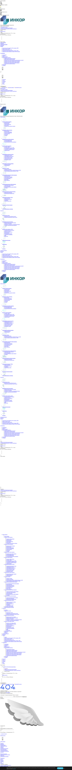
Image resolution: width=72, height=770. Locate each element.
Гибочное (2, 746)
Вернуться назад (3, 692)
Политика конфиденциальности (5, 765)
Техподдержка (3, 86)
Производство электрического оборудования (11, 62)
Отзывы (1, 760)
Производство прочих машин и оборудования (12, 266)
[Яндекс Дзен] (2, 69)
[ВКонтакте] (2, 67)
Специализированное (4, 750)
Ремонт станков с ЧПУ (6, 254)
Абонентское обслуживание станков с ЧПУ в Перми (11, 51)
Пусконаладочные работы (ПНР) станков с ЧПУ (10, 50)
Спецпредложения (3, 44)
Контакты (2, 45)
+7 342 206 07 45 (4, 87)
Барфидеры (2, 755)
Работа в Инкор (5, 56)
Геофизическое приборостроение (9, 58)
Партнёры (2, 761)
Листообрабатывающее (4, 748)
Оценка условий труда (4, 766)
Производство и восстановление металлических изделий (13, 60)
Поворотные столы (3, 753)
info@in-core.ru (2, 31)
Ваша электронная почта (18, 696)
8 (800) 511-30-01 (4, 89)
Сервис (1, 46)
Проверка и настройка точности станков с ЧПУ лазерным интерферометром (14, 73)
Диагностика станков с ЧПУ (7, 49)
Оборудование (3, 42)
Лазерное (1, 747)
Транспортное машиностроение (9, 63)
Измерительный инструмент (5, 754)
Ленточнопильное (3, 749)
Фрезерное (2, 744)
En (0, 106)
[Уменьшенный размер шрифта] (0, 1)
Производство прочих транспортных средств (11, 267)
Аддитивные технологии (4, 751)
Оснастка (2, 43)
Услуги (1, 759)
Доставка (3, 65)
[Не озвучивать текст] (0, 14)
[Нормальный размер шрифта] (1, 2)
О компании (2, 53)
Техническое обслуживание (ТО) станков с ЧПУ (10, 253)
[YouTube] (2, 68)
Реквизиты (4, 64)
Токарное (2, 743)
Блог (1, 762)
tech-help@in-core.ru (18, 87)
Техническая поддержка (4, 756)
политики (14, 768)
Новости (3, 55)
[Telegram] (2, 738)
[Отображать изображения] (1, 9)
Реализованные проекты (6, 57)
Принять (60, 768)
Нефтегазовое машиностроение (9, 59)
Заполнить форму (11, 87)
